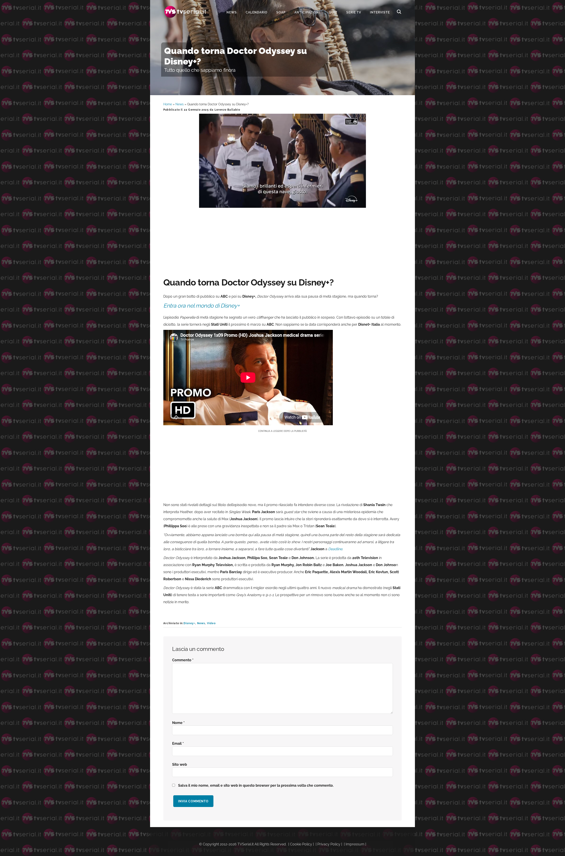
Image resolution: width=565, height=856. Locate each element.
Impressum (355, 844)
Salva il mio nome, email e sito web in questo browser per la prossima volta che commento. (256, 785)
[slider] (282, 204)
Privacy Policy (328, 844)
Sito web (179, 764)
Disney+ (189, 623)
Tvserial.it (185, 12)
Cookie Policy (301, 844)
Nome (178, 723)
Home (167, 104)
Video (211, 623)
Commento (183, 660)
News (179, 104)
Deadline (335, 549)
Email (178, 743)
